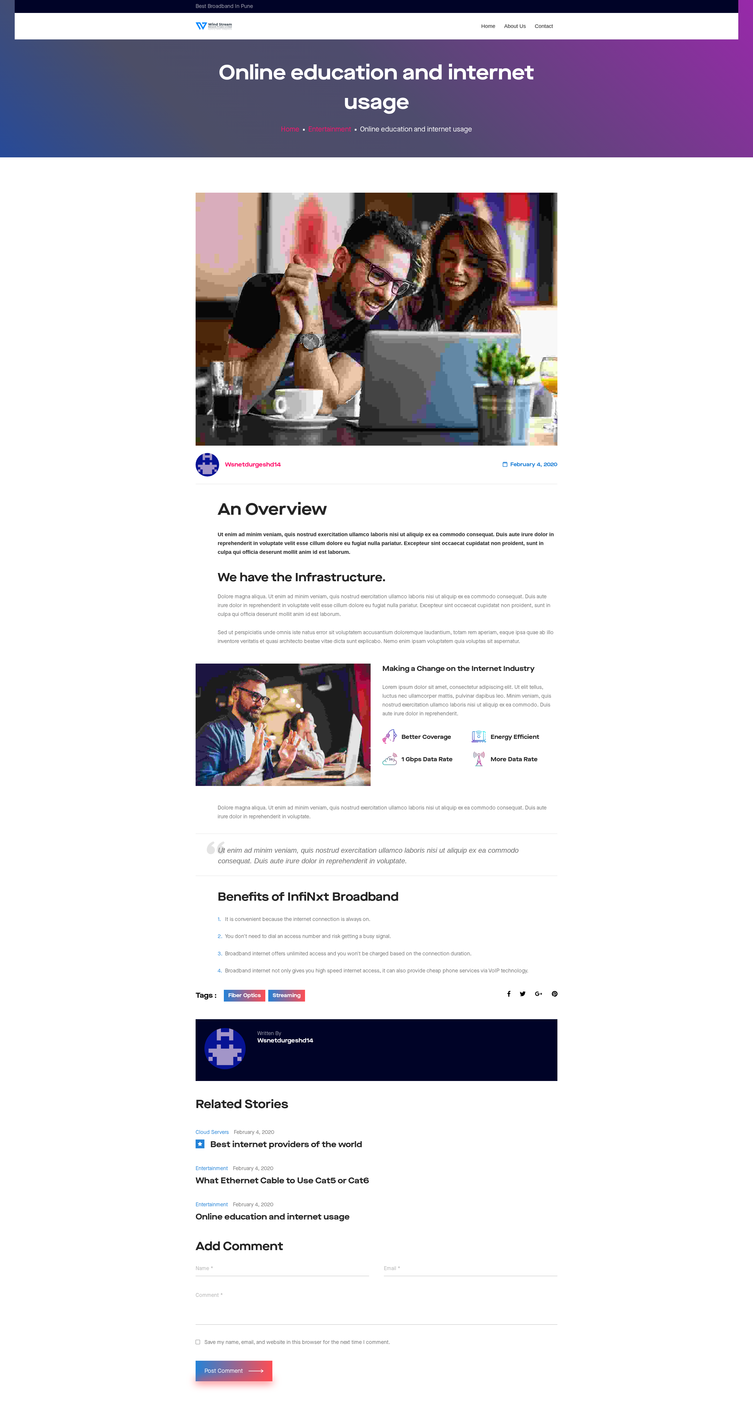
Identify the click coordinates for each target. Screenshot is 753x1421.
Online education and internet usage (273, 1217)
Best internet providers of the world (286, 1145)
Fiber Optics (244, 995)
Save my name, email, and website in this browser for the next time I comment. (297, 1342)
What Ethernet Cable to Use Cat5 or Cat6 (282, 1181)
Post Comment (224, 1371)
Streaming (287, 995)
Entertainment (329, 129)
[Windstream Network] (223, 26)
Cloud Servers (212, 1132)
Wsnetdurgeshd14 (253, 464)
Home (290, 129)
